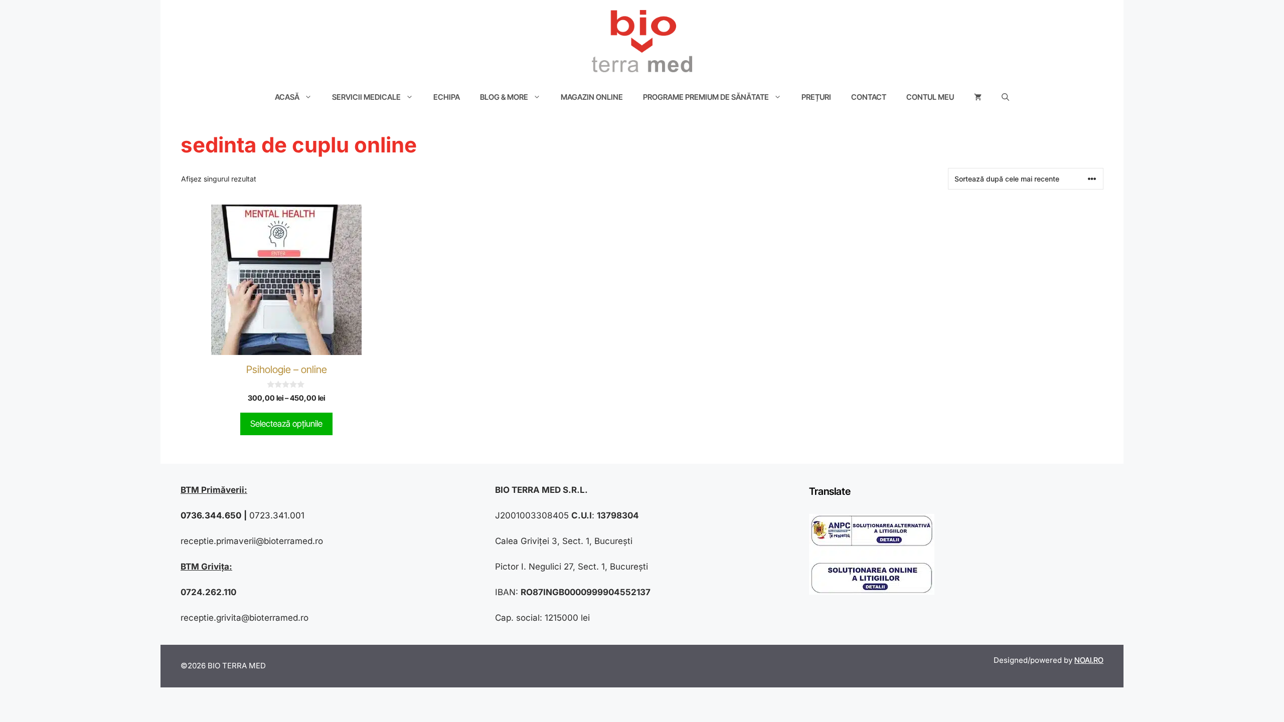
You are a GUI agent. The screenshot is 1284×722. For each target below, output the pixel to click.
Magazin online (592, 97)
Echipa (446, 97)
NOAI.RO (1088, 660)
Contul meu (930, 97)
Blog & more (504, 97)
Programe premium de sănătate (706, 97)
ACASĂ (287, 97)
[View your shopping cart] (978, 97)
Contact (868, 97)
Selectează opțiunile (286, 424)
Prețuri (816, 97)
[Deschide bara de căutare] (1005, 97)
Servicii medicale (366, 97)
